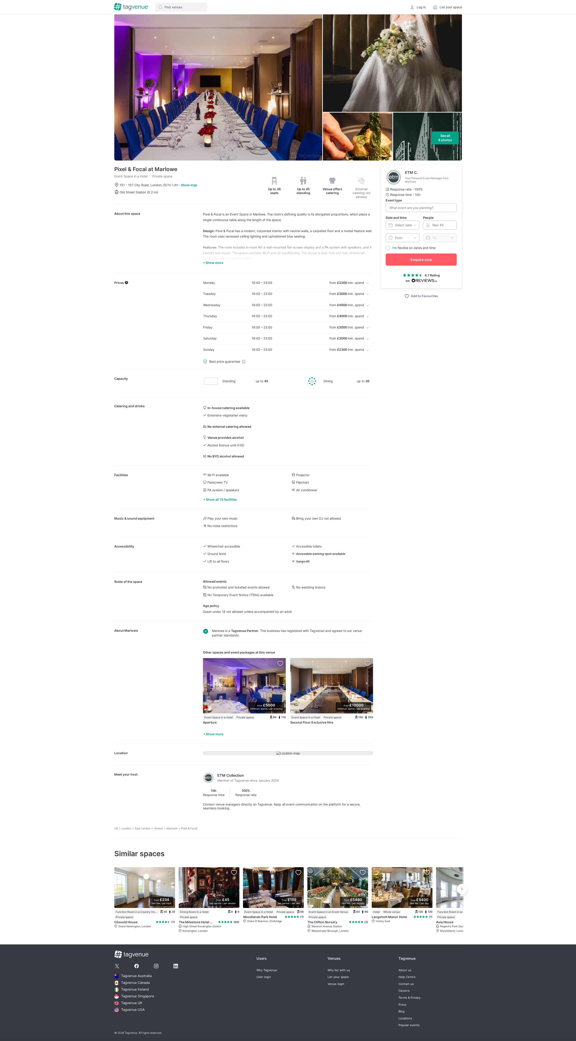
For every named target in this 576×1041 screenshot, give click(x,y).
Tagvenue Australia (136, 976)
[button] (181, 7)
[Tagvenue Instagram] (156, 966)
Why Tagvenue (266, 970)
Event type (394, 200)
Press (402, 1004)
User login (263, 977)
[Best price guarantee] (243, 361)
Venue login (336, 984)
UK (116, 828)
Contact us (406, 984)
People (428, 218)
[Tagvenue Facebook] (136, 966)
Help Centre (407, 977)
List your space (338, 977)
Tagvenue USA (133, 1010)
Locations (405, 1018)
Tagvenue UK (131, 1003)
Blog (401, 1011)
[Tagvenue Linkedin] (175, 966)
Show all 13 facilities (221, 499)
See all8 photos (445, 138)
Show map (189, 185)
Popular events (409, 1025)
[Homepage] (131, 7)
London (126, 828)
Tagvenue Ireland (135, 989)
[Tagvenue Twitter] (117, 966)
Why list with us (339, 970)
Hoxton (158, 828)
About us (404, 970)
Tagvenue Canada (135, 983)
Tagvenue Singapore (137, 996)
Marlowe (131, 630)
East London (142, 828)
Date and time (396, 218)
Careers (404, 990)
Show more (214, 734)
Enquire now (421, 259)
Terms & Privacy (409, 997)
